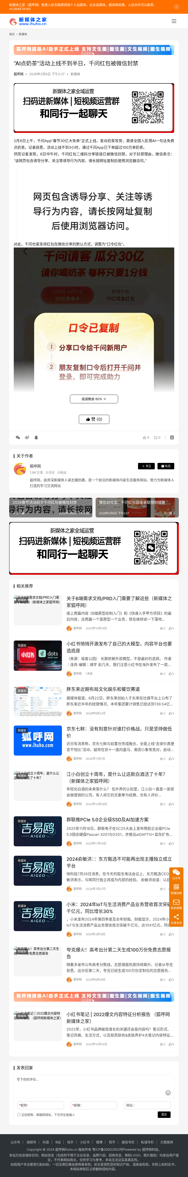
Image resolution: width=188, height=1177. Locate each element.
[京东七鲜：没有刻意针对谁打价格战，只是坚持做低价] (38, 741)
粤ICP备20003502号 (107, 1149)
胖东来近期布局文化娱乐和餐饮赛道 (103, 689)
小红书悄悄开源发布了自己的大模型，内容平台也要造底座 (119, 647)
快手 (70, 1142)
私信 (168, 466)
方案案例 (166, 1142)
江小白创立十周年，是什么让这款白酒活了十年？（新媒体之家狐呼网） (116, 778)
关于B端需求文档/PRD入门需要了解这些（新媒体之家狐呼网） (119, 602)
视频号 (31, 1142)
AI (154, 140)
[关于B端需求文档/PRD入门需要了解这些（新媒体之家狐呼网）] (38, 610)
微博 (99, 1142)
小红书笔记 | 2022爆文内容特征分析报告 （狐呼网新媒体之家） (118, 1018)
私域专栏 (147, 1142)
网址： (131, 1105)
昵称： (24, 1105)
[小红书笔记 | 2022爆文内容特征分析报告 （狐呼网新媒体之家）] (38, 1026)
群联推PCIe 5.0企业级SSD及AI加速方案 (107, 819)
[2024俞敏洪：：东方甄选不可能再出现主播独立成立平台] (38, 871)
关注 (148, 466)
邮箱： (77, 1105)
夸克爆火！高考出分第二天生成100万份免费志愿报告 (118, 953)
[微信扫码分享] (18, 437)
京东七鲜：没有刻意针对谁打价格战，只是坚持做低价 (119, 732)
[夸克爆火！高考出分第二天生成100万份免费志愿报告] (38, 961)
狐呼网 (18, 74)
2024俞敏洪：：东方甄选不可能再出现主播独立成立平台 (119, 862)
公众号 (15, 1142)
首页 (12, 34)
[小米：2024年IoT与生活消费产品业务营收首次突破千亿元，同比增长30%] (38, 916)
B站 (58, 1142)
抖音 (46, 1142)
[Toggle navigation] (174, 21)
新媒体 (75, 74)
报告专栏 (128, 1142)
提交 (164, 1114)
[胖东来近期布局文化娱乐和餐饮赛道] (38, 701)
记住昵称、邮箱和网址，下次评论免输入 (47, 1114)
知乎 (112, 1142)
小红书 (85, 1142)
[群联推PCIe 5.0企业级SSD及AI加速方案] (38, 831)
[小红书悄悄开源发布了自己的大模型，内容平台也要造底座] (38, 656)
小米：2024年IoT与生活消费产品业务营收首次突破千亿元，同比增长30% (119, 908)
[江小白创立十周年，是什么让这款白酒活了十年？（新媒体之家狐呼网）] (38, 786)
